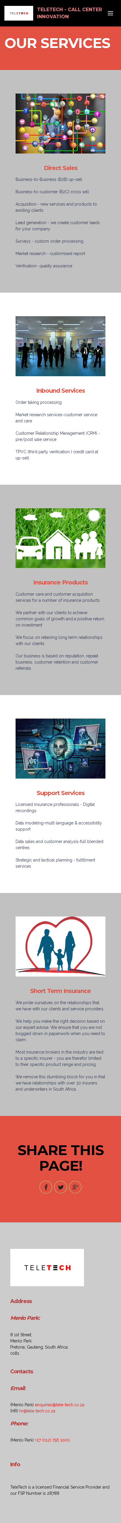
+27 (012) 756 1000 (52, 1440)
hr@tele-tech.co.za (37, 1411)
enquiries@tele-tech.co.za (59, 1404)
